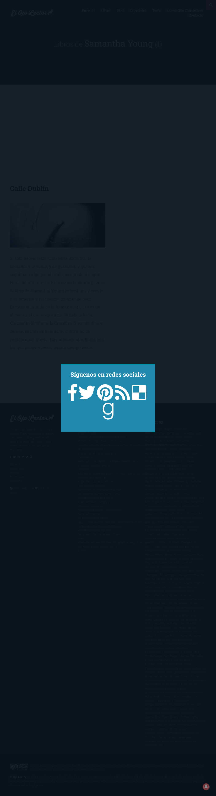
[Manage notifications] (206, 786)
